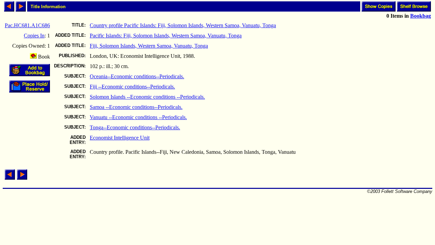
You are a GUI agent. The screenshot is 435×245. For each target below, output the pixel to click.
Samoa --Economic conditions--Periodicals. (136, 107)
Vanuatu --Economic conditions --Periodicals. (138, 117)
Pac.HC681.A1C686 (27, 25)
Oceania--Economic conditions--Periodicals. (137, 76)
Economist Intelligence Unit (120, 138)
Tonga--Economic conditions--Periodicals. (135, 127)
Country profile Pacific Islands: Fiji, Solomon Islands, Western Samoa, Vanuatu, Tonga (183, 25)
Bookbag (420, 16)
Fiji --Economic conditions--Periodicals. (132, 86)
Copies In (34, 35)
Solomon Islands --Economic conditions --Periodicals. (147, 97)
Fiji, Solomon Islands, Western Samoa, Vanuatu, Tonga (149, 46)
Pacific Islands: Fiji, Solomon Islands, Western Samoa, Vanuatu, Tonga (166, 35)
